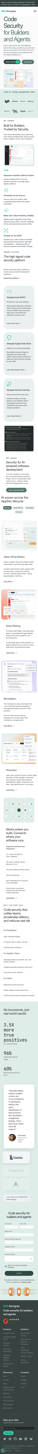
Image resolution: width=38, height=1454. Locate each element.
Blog (5, 1384)
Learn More (8, 581)
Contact (24, 1384)
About (23, 1376)
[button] (16, 1157)
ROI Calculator (8, 1401)
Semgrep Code (9, 1333)
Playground (7, 1397)
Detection (7, 508)
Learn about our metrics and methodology (19, 1198)
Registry (6, 1393)
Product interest (10, 1254)
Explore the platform (11, 278)
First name (8, 1224)
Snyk (33, 4)
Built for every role (13, 905)
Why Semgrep (9, 121)
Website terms (7, 1450)
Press (23, 1387)
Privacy (17, 1450)
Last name (23, 1224)
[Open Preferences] (2, 1450)
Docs (5, 1376)
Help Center (7, 1408)
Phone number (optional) (13, 1239)
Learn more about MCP (16, 490)
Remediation (30, 508)
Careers (24, 1380)
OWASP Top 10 (26, 1356)
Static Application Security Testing (27, 1350)
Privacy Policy (26, 1282)
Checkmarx (26, 4)
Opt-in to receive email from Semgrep (17, 1266)
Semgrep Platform (11, 252)
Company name (10, 1246)
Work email (8, 1231)
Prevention (19, 512)
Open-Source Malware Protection (26, 1341)
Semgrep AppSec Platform (6, 1357)
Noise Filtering (18, 508)
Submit (19, 1273)
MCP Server (11, 458)
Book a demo (10, 62)
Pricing (6, 1380)
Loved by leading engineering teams (19, 92)
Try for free (28, 62)
